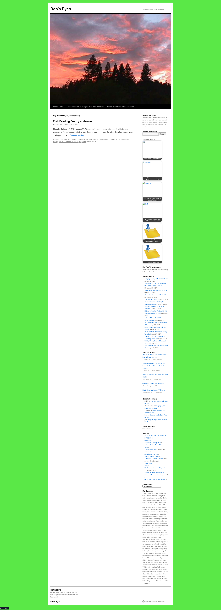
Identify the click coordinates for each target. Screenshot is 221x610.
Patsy (146, 465)
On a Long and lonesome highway (155, 479)
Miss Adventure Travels (152, 456)
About (62, 106)
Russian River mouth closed (68, 142)
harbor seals (103, 139)
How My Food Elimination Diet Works (120, 106)
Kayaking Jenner (114, 139)
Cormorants (81, 139)
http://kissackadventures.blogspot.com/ (156, 468)
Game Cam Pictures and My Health (155, 295)
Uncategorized (65, 139)
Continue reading (78, 135)
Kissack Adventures (151, 475)
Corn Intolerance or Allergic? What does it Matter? (85, 106)
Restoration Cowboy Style (153, 442)
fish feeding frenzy (92, 139)
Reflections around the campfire (154, 472)
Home (55, 106)
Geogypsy (148, 440)
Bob (76, 124)
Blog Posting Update (151, 299)
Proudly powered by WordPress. (155, 601)
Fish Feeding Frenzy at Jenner (72, 121)
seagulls (82, 142)
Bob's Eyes (60, 8)
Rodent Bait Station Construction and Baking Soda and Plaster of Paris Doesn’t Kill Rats (155, 365)
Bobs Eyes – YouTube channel (154, 459)
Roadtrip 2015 (149, 463)
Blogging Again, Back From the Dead (156, 279)
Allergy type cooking (151, 449)
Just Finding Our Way (151, 454)
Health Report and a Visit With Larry (156, 290)
